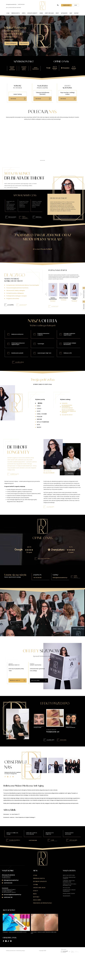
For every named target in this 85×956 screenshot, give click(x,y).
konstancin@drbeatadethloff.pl (12, 894)
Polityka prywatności (11, 950)
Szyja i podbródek (43, 422)
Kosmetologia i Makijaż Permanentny (70, 343)
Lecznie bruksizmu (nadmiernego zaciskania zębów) (67, 407)
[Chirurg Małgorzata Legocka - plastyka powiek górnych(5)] (39, 719)
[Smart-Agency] (64, 952)
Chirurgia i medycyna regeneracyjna (69, 334)
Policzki (39, 416)
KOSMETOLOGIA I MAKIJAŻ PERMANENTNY (69, 890)
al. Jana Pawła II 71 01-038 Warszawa (8, 876)
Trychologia (41, 343)
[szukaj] (57, 5)
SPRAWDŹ (13, 98)
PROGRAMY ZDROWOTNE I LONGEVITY (69, 878)
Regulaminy (37, 900)
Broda (40, 403)
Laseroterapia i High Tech (44, 353)
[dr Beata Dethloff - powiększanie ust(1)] (55, 718)
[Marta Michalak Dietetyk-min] (63, 290)
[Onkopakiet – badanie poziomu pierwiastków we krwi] (16, 922)
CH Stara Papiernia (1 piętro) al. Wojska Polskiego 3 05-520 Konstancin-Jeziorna (9, 890)
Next (81, 294)
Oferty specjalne (49, 13)
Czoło (39, 408)
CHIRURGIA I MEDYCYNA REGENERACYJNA (69, 881)
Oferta (23, 13)
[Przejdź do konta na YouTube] (13, 777)
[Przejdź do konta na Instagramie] (7, 777)
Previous (46, 294)
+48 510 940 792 (8, 897)
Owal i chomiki (42, 414)
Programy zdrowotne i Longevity (43, 334)
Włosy (39, 427)
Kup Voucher (24, 43)
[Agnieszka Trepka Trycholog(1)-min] (52, 289)
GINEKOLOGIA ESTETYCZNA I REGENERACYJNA (69, 884)
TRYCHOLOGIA (66, 888)
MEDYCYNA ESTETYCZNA (69, 875)
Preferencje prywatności (42, 903)
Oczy (38, 411)
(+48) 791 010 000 (21, 4)
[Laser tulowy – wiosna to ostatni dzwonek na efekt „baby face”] (44, 922)
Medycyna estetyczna (17, 334)
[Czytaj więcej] (42, 141)
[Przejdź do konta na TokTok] (10, 777)
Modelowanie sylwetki (17, 353)
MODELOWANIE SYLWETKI (69, 893)
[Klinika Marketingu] (75, 952)
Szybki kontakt (66, 5)
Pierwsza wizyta (15, 13)
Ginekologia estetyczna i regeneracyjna (18, 343)
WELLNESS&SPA (66, 896)
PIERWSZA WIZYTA (15, 680)
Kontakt (76, 13)
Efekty (57, 13)
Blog (35, 894)
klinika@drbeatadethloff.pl (11, 4)
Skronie (39, 419)
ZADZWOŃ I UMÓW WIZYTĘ (23, 68)
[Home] (42, 5)
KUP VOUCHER (35, 680)
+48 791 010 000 (37, 577)
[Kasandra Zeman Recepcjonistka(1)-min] (74, 289)
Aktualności (64, 13)
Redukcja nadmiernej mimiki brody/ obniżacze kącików (69, 411)
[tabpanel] (42, 141)
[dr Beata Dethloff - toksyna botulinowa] (71, 719)
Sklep (71, 13)
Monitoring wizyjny (20, 950)
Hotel (75, 5)
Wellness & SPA (68, 353)
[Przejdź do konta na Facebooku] (5, 777)
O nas (7, 13)
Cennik (41, 13)
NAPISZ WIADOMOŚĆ (35, 68)
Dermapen (64, 403)
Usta (38, 424)
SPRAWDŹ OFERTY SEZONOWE (12, 68)
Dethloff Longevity (32, 13)
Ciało (39, 406)
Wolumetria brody (67, 414)
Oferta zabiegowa (11, 43)
